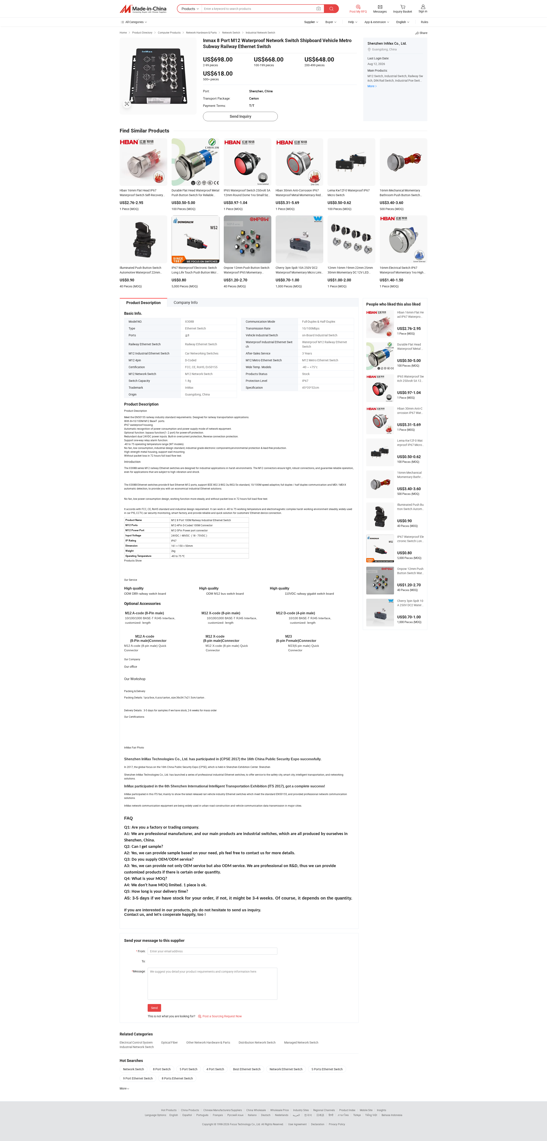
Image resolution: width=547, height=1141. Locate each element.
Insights (381, 1110)
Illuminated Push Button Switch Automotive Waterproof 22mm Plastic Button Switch (410, 507)
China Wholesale (256, 1110)
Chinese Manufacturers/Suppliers (222, 1110)
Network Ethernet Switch (286, 1069)
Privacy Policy (337, 1124)
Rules (424, 22)
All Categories (134, 22)
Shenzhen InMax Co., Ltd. (387, 43)
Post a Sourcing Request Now (220, 1016)
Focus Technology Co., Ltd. (245, 1124)
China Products (190, 1110)
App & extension (375, 22)
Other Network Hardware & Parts (208, 1042)
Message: (139, 971)
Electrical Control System (136, 1042)
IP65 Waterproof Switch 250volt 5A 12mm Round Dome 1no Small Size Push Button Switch (410, 378)
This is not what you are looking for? (171, 1016)
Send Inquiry (240, 116)
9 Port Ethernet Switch (138, 1078)
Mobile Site (366, 1110)
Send (154, 1008)
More (371, 86)
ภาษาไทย (343, 1115)
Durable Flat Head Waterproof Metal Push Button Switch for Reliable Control (410, 346)
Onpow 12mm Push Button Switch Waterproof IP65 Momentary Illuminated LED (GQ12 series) (410, 571)
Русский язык (235, 1115)
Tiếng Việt (371, 1115)
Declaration (317, 1124)
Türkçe (357, 1115)
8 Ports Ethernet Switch (177, 1078)
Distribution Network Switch (257, 1042)
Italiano (252, 1115)
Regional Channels (324, 1110)
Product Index (347, 1110)
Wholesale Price (279, 1110)
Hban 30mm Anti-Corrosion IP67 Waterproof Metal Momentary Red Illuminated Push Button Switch (410, 410)
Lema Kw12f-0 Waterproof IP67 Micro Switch (410, 442)
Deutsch (266, 1115)
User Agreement (297, 1124)
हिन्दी (331, 1115)
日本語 (320, 1115)
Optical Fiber (169, 1042)
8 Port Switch (162, 1069)
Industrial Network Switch (137, 1047)
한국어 (308, 1115)
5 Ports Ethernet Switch (327, 1069)
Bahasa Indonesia (392, 1115)
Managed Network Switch (301, 1042)
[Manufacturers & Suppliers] (143, 8)
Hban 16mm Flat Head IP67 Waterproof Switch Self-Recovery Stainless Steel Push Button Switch (410, 314)
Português (202, 1115)
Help (351, 22)
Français (218, 1115)
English (173, 1115)
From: (141, 951)
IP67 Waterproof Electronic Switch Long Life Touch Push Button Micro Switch (410, 539)
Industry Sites (301, 1110)
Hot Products (168, 1110)
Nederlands (281, 1115)
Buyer (329, 22)
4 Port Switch (215, 1069)
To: (144, 961)
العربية (296, 1115)
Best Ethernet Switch (247, 1069)
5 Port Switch (188, 1069)
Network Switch (133, 1069)
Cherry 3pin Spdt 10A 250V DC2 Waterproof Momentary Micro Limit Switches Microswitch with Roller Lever (410, 603)
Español (187, 1115)
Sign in (423, 11)
